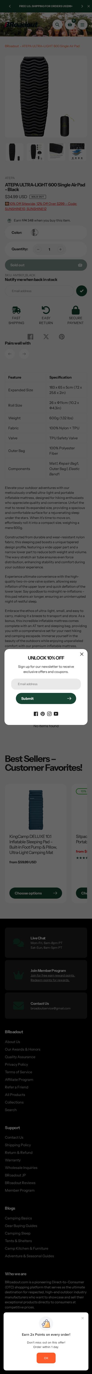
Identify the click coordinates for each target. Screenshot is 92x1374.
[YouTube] (56, 713)
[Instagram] (49, 713)
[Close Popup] (82, 654)
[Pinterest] (42, 713)
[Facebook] (36, 713)
